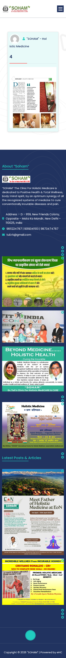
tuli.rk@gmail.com (19, 235)
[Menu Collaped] (60, 8)
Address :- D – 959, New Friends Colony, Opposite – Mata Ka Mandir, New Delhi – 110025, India (33, 218)
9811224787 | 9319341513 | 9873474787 (32, 229)
